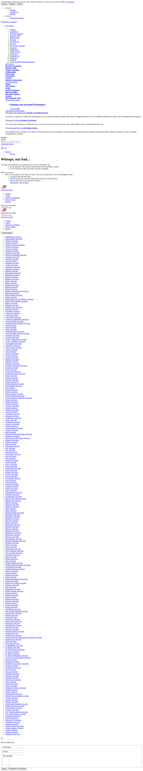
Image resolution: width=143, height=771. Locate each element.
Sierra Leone (13, 621)
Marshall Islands (14, 513)
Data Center (10, 74)
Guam (11, 420)
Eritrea (11, 376)
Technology (14, 12)
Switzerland (13, 668)
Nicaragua (12, 555)
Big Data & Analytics (13, 66)
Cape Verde (13, 317)
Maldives (12, 507)
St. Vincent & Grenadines (18, 658)
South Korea (13, 639)
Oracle (7, 88)
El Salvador (13, 372)
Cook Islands (13, 344)
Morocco (12, 537)
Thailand (12, 678)
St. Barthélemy (14, 646)
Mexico (11, 523)
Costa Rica (12, 346)
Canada (11, 315)
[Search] (2, 146)
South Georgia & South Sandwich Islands (23, 637)
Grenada (12, 416)
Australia (12, 263)
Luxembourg (13, 497)
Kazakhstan (13, 468)
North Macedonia (15, 569)
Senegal (11, 615)
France (11, 392)
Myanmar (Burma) (15, 541)
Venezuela (12, 722)
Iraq (10, 450)
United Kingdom (14, 706)
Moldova (12, 527)
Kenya (11, 470)
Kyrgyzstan (13, 478)
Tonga (11, 686)
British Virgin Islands (16, 301)
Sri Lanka (12, 643)
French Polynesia (15, 396)
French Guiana (14, 394)
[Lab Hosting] (13, 128)
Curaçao (11, 354)
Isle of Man (13, 454)
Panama (11, 581)
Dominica (12, 364)
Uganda (11, 700)
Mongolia (12, 531)
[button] (7, 233)
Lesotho (11, 486)
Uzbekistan (12, 716)
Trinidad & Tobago (15, 688)
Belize (11, 281)
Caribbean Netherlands (17, 319)
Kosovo (11, 474)
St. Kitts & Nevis (15, 650)
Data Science (10, 86)
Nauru (11, 545)
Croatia (11, 350)
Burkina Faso (13, 307)
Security (8, 78)
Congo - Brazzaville (16, 339)
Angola (11, 249)
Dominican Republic (16, 366)
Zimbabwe (12, 734)
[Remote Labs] (16, 113)
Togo (10, 682)
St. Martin (12, 654)
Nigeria (11, 559)
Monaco (11, 529)
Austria (11, 265)
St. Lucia (12, 652)
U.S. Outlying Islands (16, 712)
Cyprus (11, 356)
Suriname (12, 662)
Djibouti (11, 362)
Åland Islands (13, 239)
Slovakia (12, 627)
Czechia (11, 358)
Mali (10, 509)
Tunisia (11, 690)
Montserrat (12, 535)
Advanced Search (7, 144)
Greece (11, 412)
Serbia (11, 617)
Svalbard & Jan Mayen (17, 664)
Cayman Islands (14, 321)
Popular (12, 14)
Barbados (12, 275)
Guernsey (12, 424)
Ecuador (11, 368)
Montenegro (13, 533)
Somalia (11, 633)
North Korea (13, 567)
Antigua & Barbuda (15, 255)
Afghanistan (13, 237)
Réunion (12, 599)
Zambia (11, 732)
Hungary (12, 440)
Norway (11, 571)
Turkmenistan (13, 694)
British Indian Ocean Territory (19, 299)
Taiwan (11, 672)
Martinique (12, 515)
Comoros (12, 337)
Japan (11, 462)
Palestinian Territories (16, 579)
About (7, 196)
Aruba (11, 261)
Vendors (13, 10)
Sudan (11, 660)
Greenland (12, 414)
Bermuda (12, 285)
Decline (19, 4)
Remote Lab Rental (28, 120)
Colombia (12, 335)
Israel (10, 456)
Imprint (8, 202)
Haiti (10, 432)
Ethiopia (11, 382)
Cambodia (12, 311)
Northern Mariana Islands (17, 565)
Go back (13, 177)
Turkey (11, 692)
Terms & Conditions (12, 198)
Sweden (11, 666)
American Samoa (15, 245)
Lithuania (12, 495)
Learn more (70, 2)
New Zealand (13, 553)
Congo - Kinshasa (15, 341)
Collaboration (10, 72)
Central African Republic (17, 323)
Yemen (11, 730)
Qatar (10, 597)
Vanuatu (11, 718)
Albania (11, 241)
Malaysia (12, 505)
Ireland (11, 452)
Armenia (12, 259)
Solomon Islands (14, 631)
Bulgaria (12, 305)
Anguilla (12, 251)
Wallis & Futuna (14, 726)
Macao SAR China (15, 499)
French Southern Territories (18, 398)
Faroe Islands (13, 386)
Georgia (11, 404)
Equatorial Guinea (15, 374)
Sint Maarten (13, 625)
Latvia (11, 482)
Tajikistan (12, 674)
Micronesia (12, 525)
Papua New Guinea (15, 583)
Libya (11, 490)
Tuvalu (11, 698)
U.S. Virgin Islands (15, 714)
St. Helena (12, 648)
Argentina (12, 257)
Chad (10, 325)
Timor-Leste (13, 680)
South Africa (13, 635)
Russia (11, 603)
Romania (12, 601)
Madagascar (13, 501)
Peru (10, 587)
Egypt (11, 370)
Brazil (11, 297)
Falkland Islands (14, 384)
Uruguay (12, 710)
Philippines (12, 589)
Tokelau (11, 684)
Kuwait (11, 476)
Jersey (11, 464)
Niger (11, 557)
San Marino (13, 609)
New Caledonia (14, 551)
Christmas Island (14, 331)
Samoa (11, 607)
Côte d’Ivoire (13, 348)
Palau (10, 577)
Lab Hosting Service (29, 128)
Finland (11, 390)
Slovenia (12, 629)
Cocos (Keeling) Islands (17, 333)
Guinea (11, 426)
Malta (11, 511)
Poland (11, 593)
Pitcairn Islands (14, 591)
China (11, 329)
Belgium (12, 279)
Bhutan (11, 287)
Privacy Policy (10, 200)
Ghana (11, 408)
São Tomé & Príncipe (16, 611)
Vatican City (13, 720)
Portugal (11, 595)
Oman (11, 573)
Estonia (11, 378)
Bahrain (11, 271)
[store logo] (9, 22)
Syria (10, 670)
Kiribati (11, 472)
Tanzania (12, 676)
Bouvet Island (13, 295)
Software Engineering (13, 80)
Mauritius (12, 519)
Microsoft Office (11, 92)
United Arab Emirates (16, 704)
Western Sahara (14, 728)
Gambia (11, 402)
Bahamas (12, 269)
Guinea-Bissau (14, 428)
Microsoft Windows (12, 94)
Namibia (12, 543)
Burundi (11, 309)
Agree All (12, 4)
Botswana (12, 293)
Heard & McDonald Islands (18, 434)
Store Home (14, 183)
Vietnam (11, 724)
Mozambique (13, 539)
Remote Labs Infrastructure (37, 113)
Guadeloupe (13, 418)
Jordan (11, 466)
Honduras (12, 436)
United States (13, 708)
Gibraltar (12, 410)
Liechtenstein (13, 492)
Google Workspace (12, 90)
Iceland (11, 442)
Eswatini (12, 380)
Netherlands (13, 549)
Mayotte (11, 521)
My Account (24, 183)
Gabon (11, 400)
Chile (10, 327)
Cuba (10, 352)
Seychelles (12, 619)
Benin (11, 283)
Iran (10, 448)
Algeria (11, 243)
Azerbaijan (12, 267)
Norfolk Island (14, 563)
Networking (9, 76)
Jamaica (11, 460)
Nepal (11, 547)
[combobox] (11, 142)
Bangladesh (13, 273)
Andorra (11, 247)
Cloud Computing (12, 70)
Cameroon (12, 313)
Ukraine (11, 702)
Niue (10, 561)
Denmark (12, 360)
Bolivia (11, 289)
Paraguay (12, 585)
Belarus (11, 277)
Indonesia (12, 446)
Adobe (7, 84)
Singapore (12, 623)
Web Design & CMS (13, 98)
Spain (11, 641)
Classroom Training (17, 18)
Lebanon (12, 484)
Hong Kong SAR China (17, 438)
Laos (10, 480)
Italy (10, 458)
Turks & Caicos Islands (17, 696)
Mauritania (12, 517)
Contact (8, 194)
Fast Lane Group (7, 190)
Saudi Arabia (13, 613)
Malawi (11, 503)
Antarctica (12, 253)
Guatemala (12, 422)
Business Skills (10, 68)
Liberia (11, 488)
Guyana (11, 430)
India (10, 444)
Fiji (10, 388)
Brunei (11, 303)
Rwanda (11, 605)
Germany (12, 406)
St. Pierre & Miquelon (16, 656)
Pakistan (11, 575)
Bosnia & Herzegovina (17, 291)
